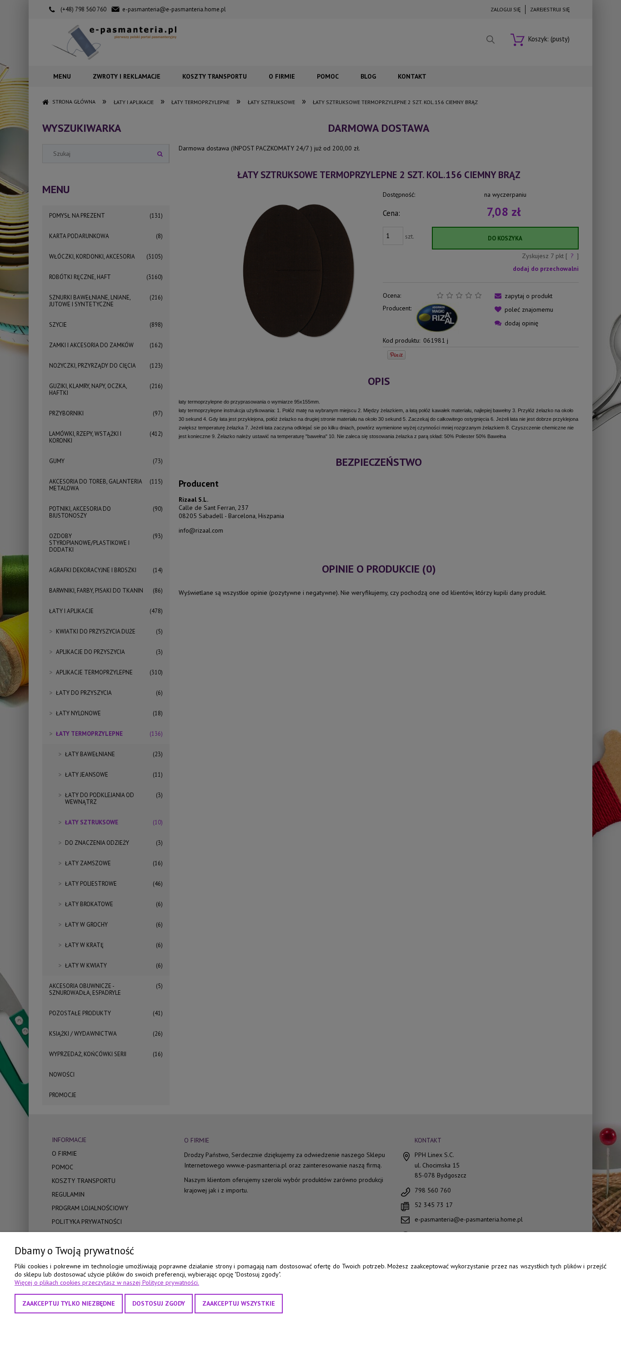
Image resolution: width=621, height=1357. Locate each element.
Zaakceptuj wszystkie (238, 1303)
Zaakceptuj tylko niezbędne (68, 1303)
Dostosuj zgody (158, 1303)
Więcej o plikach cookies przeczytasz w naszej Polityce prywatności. (107, 1282)
